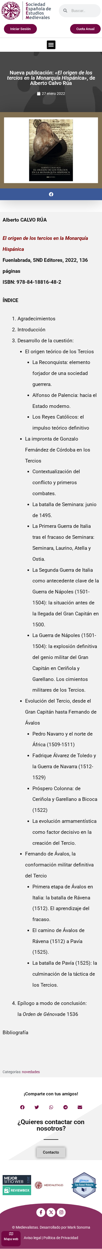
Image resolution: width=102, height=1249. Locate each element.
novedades (31, 1072)
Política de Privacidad (60, 1238)
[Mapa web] (11, 1234)
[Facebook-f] (40, 1212)
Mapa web (11, 1239)
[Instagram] (61, 1212)
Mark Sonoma (78, 1227)
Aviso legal (32, 1238)
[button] (51, 45)
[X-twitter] (51, 1212)
